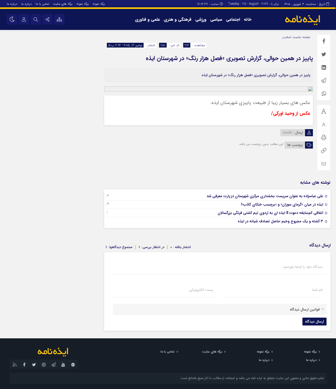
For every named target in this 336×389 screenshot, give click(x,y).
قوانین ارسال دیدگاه (305, 309)
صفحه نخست (300, 37)
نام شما (317, 290)
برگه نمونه (99, 3)
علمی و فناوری (147, 19)
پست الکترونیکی (201, 290)
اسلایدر (286, 37)
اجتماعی (233, 19)
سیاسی (216, 19)
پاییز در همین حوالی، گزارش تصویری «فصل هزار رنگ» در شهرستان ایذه (229, 58)
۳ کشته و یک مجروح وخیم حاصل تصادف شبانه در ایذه (280, 221)
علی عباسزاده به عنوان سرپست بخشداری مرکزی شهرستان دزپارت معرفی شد (265, 196)
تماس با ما (42, 3)
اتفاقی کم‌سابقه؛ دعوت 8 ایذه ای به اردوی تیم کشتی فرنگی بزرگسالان (270, 213)
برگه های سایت (62, 3)
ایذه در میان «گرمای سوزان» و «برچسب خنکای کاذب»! (282, 204)
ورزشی (200, 19)
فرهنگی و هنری (177, 19)
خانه (247, 19)
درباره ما (26, 3)
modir (287, 132)
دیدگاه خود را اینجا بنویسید (303, 267)
